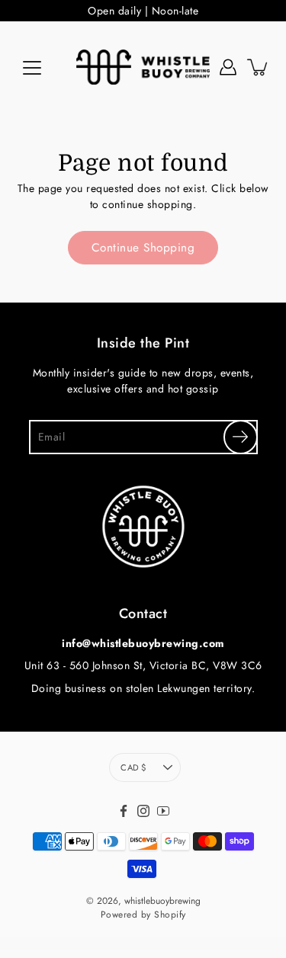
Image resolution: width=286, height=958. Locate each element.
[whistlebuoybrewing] (143, 67)
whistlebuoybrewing (162, 901)
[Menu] (32, 68)
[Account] (228, 67)
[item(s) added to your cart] (258, 67)
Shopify (170, 914)
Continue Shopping (143, 247)
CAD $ (133, 767)
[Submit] (240, 437)
